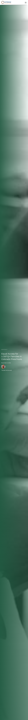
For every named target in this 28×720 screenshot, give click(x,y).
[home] (6, 2)
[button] (25, 2)
